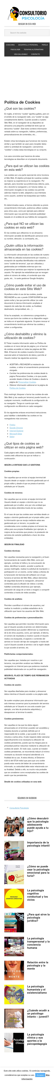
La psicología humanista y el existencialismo (37, 989)
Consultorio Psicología (19, 807)
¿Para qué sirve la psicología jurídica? (38, 917)
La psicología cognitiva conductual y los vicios (37, 894)
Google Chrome (16, 427)
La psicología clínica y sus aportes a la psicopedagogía (37, 1039)
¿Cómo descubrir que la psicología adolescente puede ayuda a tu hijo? (38, 824)
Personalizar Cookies (27, 382)
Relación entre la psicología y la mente (37, 965)
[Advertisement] (27, 76)
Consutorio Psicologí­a (27, 14)
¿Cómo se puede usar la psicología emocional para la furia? (38, 871)
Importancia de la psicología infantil (38, 843)
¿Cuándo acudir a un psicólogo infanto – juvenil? (38, 1013)
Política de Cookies (17, 388)
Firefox (12, 424)
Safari (12, 436)
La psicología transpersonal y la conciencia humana (38, 942)
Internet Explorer (16, 430)
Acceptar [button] (40, 1075)
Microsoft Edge (16, 433)
